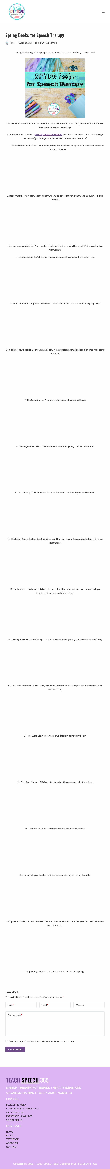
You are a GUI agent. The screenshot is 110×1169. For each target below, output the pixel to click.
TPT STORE (12, 1139)
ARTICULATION (14, 1112)
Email (45, 1005)
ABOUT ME (12, 1143)
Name (11, 1005)
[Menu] (103, 11)
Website (80, 1005)
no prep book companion (48, 134)
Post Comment (15, 1049)
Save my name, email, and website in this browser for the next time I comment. (41, 1041)
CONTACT (12, 1146)
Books (38, 43)
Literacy (46, 43)
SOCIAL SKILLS (14, 1120)
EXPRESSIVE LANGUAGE (19, 1116)
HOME (9, 1131)
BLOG (9, 1135)
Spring (54, 43)
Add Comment (15, 1015)
